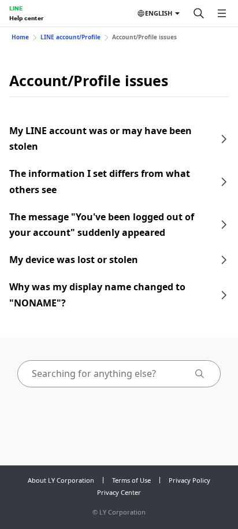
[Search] (198, 13)
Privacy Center (119, 492)
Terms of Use (131, 480)
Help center (26, 18)
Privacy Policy (189, 480)
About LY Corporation (61, 480)
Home (20, 37)
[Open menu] (221, 13)
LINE (16, 8)
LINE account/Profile (70, 37)
